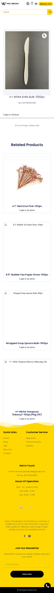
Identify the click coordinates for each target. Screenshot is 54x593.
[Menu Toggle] (36, 3)
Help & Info (31, 438)
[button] (44, 35)
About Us (7, 449)
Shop (5, 442)
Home (6, 438)
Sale (5, 445)
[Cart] (32, 3)
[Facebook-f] (24, 536)
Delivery (29, 445)
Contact (7, 453)
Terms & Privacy (33, 442)
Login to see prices (27, 210)
